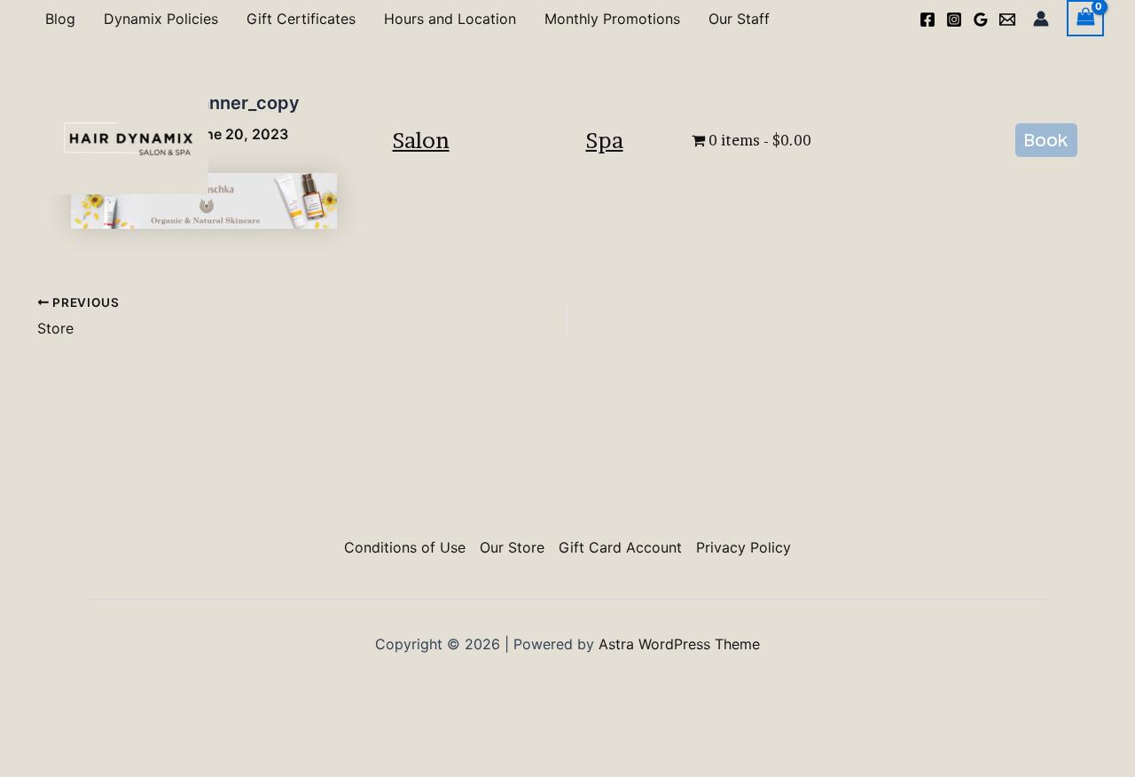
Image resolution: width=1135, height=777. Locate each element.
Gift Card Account (620, 547)
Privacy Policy (743, 547)
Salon (421, 140)
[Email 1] (1007, 19)
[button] (1046, 140)
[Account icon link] (1041, 19)
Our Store (512, 547)
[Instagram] (954, 19)
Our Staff (739, 18)
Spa (604, 140)
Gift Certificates (301, 18)
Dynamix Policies (161, 18)
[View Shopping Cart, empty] (1085, 18)
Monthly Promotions (612, 18)
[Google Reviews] (981, 19)
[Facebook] (927, 19)
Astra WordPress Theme (679, 644)
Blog (60, 18)
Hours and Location (450, 18)
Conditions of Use (405, 547)
